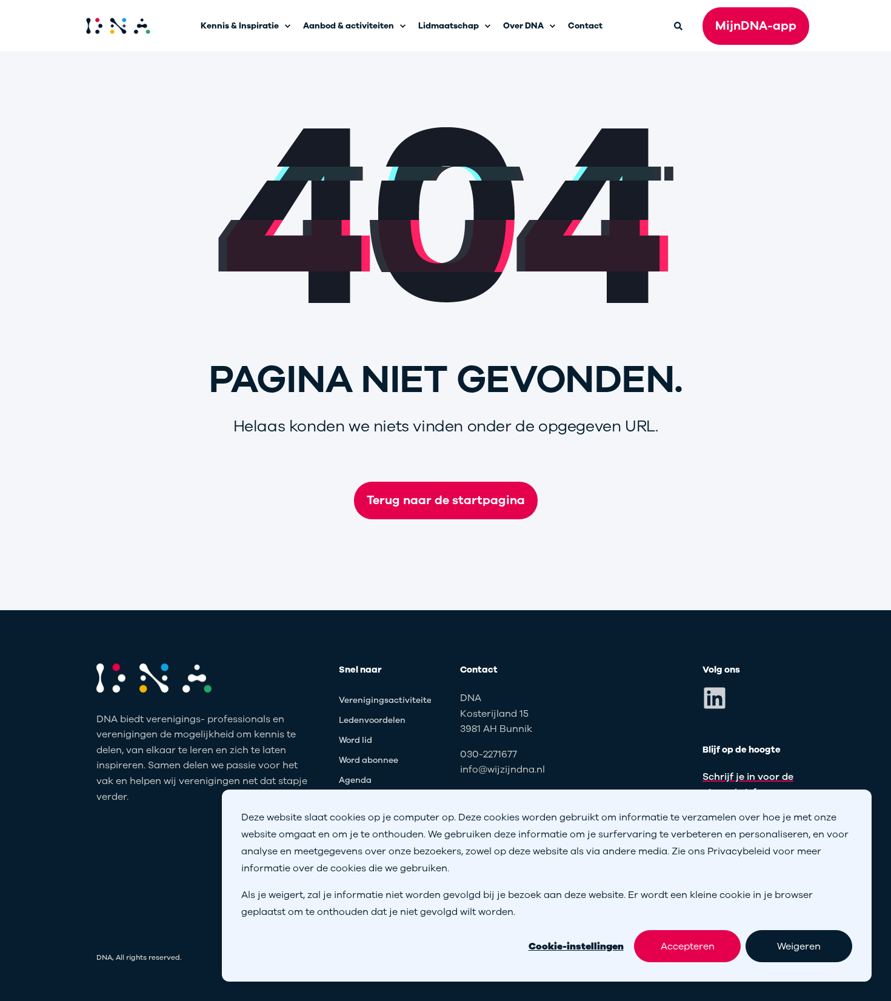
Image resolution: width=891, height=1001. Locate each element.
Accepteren (688, 946)
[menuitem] (287, 26)
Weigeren (799, 946)
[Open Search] (679, 25)
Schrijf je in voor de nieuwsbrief (747, 784)
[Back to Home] (118, 26)
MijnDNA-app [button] (755, 26)
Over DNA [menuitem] (523, 26)
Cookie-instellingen (576, 946)
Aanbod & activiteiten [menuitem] (348, 26)
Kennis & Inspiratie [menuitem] (240, 26)
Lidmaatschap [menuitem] (448, 26)
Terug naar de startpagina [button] (446, 500)
